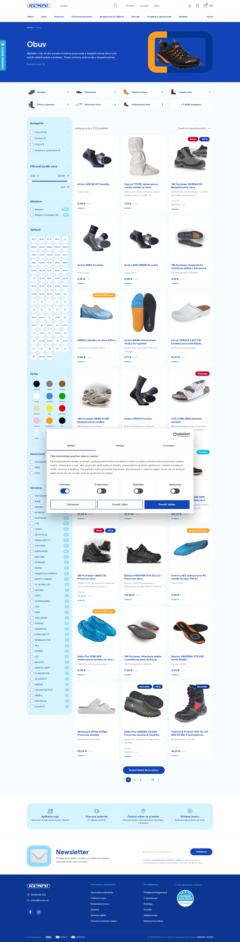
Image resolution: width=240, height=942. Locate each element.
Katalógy (148, 904)
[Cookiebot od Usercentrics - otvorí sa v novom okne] (175, 434)
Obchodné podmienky (102, 892)
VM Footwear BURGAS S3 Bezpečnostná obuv (186, 186)
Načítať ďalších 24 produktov (144, 770)
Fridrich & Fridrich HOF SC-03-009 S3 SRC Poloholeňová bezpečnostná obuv (190, 733)
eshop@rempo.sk (40, 900)
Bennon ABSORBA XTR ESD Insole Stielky (187, 658)
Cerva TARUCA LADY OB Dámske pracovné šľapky (186, 342)
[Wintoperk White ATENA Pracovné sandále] (97, 704)
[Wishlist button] (114, 139)
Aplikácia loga (150, 915)
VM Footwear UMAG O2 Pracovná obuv (91, 577)
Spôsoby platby (98, 915)
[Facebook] (30, 912)
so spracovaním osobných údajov (166, 860)
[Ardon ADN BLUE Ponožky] (97, 156)
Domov (30, 27)
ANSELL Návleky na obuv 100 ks (96, 340)
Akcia (210, 16)
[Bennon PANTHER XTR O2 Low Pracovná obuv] (143, 547)
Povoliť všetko (167, 504)
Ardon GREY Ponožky (90, 265)
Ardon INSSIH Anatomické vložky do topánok (140, 342)
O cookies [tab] (169, 445)
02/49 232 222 (38, 894)
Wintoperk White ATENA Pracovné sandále (92, 733)
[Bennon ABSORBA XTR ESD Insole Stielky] (190, 628)
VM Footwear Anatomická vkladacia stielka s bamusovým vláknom (189, 267)
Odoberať (201, 851)
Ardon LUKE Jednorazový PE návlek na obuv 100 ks (188, 577)
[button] (49, 166)
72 (152, 779)
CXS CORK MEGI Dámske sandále (186, 420)
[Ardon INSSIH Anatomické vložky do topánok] (143, 312)
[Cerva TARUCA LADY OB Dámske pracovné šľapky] (190, 312)
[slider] (30, 181)
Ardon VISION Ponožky (138, 418)
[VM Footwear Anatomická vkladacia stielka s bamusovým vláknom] (190, 237)
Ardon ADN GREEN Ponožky (141, 265)
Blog (156, 5)
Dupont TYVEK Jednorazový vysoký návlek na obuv (141, 186)
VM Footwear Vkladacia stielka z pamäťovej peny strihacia (143, 658)
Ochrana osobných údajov (104, 921)
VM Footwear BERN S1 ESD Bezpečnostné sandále (93, 420)
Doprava (95, 909)
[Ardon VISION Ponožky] (143, 391)
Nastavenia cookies (153, 921)
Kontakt (145, 5)
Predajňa (130, 5)
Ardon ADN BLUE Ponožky (93, 184)
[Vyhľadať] (115, 6)
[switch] (101, 491)
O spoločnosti (151, 898)
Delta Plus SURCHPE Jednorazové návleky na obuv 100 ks (95, 658)
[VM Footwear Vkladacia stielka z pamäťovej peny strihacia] (143, 628)
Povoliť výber (120, 504)
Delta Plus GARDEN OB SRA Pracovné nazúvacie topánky (141, 733)
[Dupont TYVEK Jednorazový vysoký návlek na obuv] (143, 156)
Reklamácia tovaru (100, 904)
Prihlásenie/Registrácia (155, 892)
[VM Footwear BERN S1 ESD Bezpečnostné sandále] (97, 391)
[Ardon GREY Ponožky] (97, 237)
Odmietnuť (73, 504)
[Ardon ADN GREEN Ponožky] (143, 237)
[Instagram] (38, 912)
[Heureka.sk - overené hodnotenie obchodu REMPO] (185, 898)
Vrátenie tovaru (98, 898)
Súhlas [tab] (71, 445)
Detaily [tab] (120, 445)
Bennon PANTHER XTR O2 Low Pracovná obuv (142, 577)
